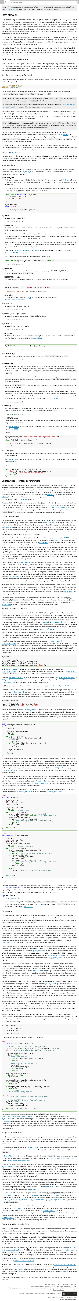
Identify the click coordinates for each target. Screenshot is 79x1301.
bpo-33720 (37, 338)
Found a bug (72, 1297)
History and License (58, 1290)
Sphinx (71, 1299)
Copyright (49, 1284)
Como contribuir (13, 9)
